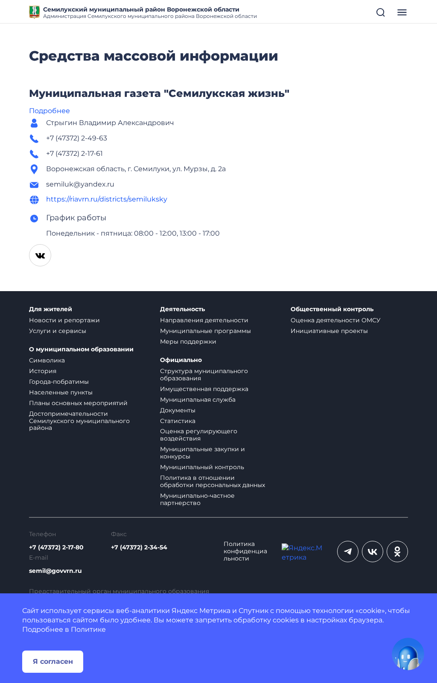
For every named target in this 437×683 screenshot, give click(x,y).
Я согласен (53, 661)
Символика (47, 360)
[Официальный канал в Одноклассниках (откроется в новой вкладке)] (397, 551)
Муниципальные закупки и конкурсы (202, 452)
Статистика (177, 421)
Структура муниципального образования (204, 374)
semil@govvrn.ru (55, 571)
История (42, 371)
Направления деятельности (204, 320)
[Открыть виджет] (408, 654)
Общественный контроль (332, 309)
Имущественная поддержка (204, 389)
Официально (181, 360)
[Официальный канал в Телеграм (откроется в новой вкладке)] (347, 551)
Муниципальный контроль (202, 467)
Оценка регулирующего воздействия (198, 434)
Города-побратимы (59, 381)
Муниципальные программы (205, 331)
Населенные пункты (61, 392)
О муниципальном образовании (81, 349)
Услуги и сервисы (57, 331)
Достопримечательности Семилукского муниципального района (79, 421)
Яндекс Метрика (201, 611)
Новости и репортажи (64, 320)
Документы (177, 410)
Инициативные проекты (329, 331)
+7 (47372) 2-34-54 (139, 547)
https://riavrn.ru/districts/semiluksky (106, 199)
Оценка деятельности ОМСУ (336, 320)
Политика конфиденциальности (245, 551)
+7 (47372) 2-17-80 (56, 547)
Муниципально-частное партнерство (197, 499)
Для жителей (50, 309)
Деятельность (182, 309)
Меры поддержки (188, 341)
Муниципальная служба (198, 399)
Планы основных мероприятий (78, 403)
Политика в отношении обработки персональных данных (212, 481)
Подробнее (49, 111)
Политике (88, 629)
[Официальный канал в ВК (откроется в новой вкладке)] (372, 551)
